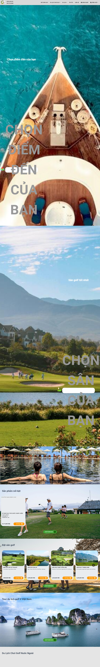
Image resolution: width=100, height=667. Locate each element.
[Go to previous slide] (5, 465)
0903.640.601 (10, 1)
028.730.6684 (10, 3)
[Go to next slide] (94, 465)
